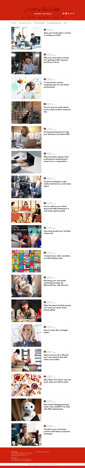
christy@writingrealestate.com (42, 451)
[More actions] (71, 30)
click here (28, 460)
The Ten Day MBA (39, 23)
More (65, 23)
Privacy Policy (14, 455)
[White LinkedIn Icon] (73, 13)
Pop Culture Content (25, 23)
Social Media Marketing (54, 23)
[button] (72, 23)
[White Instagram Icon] (71, 13)
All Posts (13, 23)
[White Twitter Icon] (68, 13)
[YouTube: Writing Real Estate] (66, 13)
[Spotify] (63, 13)
